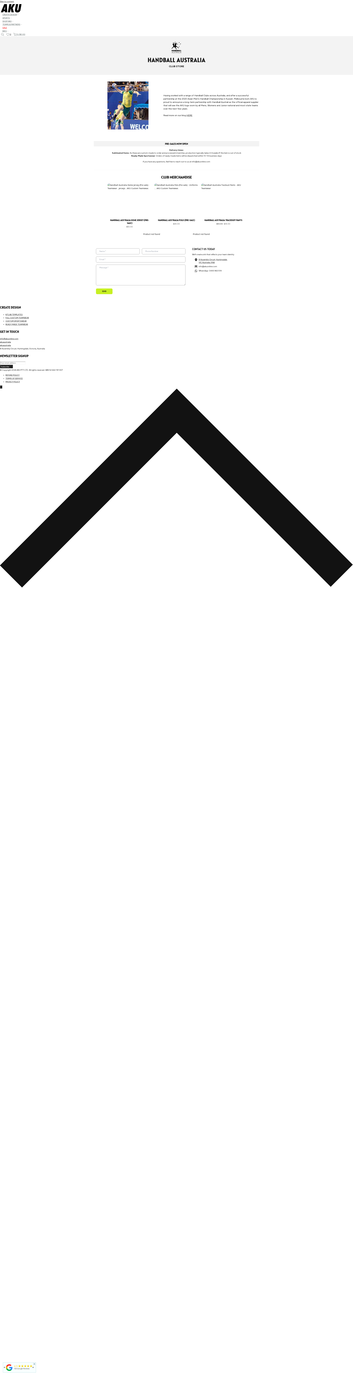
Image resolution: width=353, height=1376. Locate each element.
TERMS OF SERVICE (14, 378)
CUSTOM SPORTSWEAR (16, 321)
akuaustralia (5, 342)
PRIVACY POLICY (13, 382)
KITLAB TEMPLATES (14, 314)
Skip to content (7, 1)
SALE (4, 28)
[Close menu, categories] (1, 386)
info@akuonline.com (208, 266)
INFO (4, 31)
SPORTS (6, 18)
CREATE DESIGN (9, 15)
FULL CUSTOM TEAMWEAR (17, 318)
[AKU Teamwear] (9, 1371)
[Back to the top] (176, 587)
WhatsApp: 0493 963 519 (210, 271)
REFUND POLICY (13, 375)
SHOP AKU (7, 21)
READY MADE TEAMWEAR (17, 324)
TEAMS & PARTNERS (11, 24)
